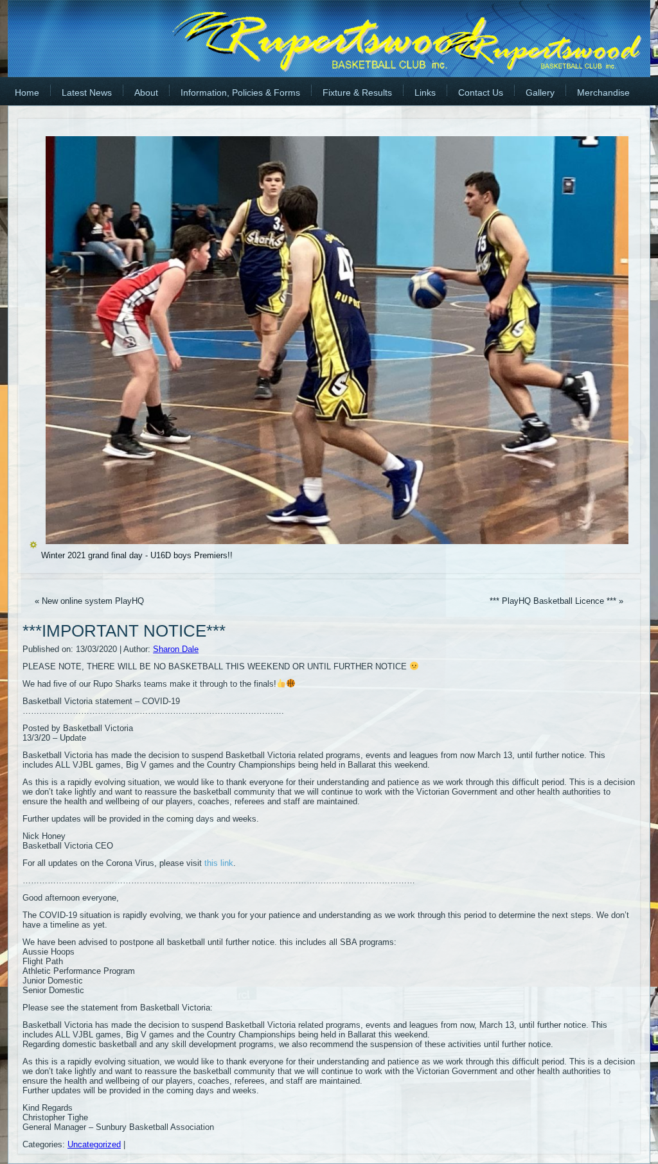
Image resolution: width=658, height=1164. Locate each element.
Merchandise (603, 92)
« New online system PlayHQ (89, 601)
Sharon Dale (176, 649)
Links (425, 92)
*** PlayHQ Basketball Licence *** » (556, 601)
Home (27, 92)
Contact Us (480, 92)
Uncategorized (94, 1144)
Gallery (540, 92)
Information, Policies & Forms (240, 92)
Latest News (87, 92)
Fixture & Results (357, 92)
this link (218, 863)
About (146, 92)
